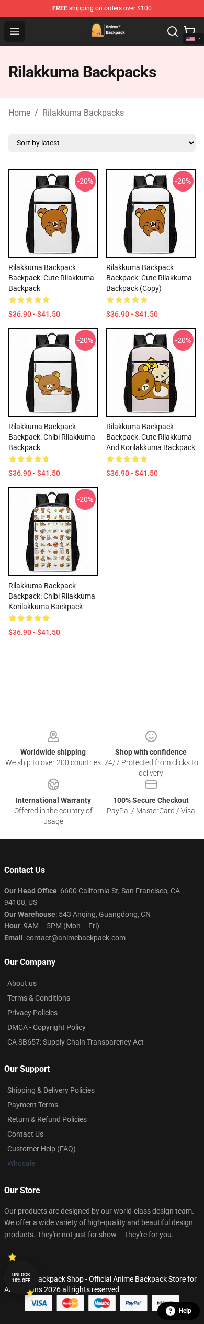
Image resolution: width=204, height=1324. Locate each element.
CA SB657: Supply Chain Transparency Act (75, 1042)
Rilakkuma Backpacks (83, 113)
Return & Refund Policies (47, 1119)
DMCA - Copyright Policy (46, 1027)
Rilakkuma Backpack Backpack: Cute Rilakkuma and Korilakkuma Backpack (150, 437)
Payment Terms (32, 1105)
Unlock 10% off (21, 1277)
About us (22, 983)
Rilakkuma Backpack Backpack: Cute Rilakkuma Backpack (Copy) (149, 278)
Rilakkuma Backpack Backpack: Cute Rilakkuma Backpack (51, 278)
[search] (172, 31)
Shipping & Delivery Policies (51, 1090)
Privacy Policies (32, 1012)
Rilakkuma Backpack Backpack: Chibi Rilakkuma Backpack (51, 437)
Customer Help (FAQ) (41, 1149)
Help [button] (185, 1311)
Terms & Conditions (38, 998)
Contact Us (25, 1134)
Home (19, 113)
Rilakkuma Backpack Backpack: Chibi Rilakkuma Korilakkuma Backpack (51, 596)
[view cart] (189, 31)
